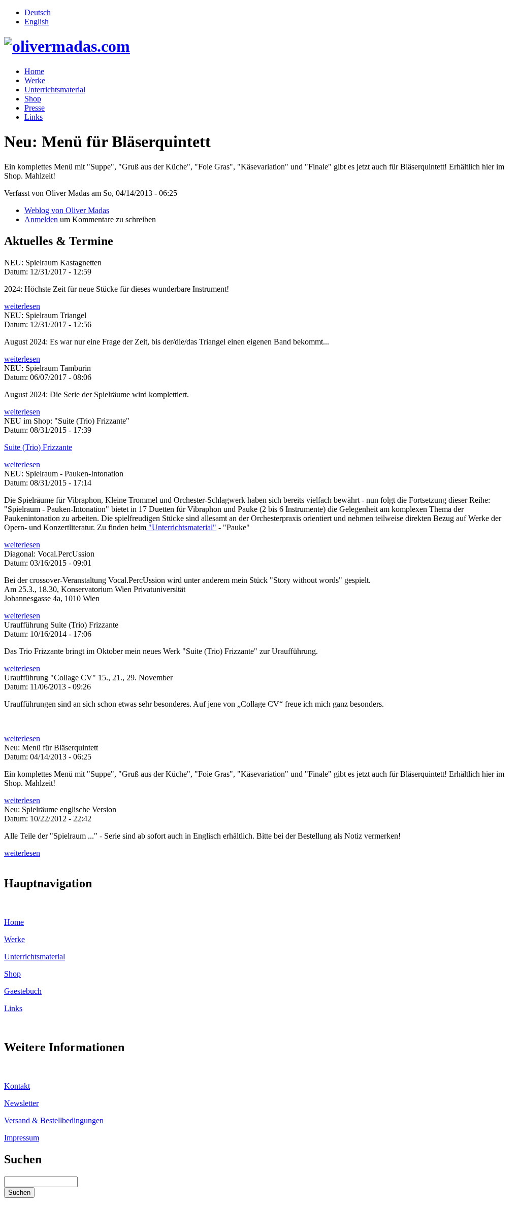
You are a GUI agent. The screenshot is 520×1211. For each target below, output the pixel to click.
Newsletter (21, 1103)
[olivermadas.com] (67, 46)
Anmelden (41, 219)
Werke (34, 80)
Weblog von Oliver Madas (66, 210)
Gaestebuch (23, 991)
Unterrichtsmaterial (54, 89)
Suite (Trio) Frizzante (38, 447)
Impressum (21, 1137)
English (36, 21)
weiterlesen (22, 306)
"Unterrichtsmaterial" (181, 527)
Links (33, 117)
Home (34, 71)
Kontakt (17, 1086)
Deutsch (37, 12)
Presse (34, 107)
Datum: (17, 271)
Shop (32, 98)
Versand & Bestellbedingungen (54, 1120)
